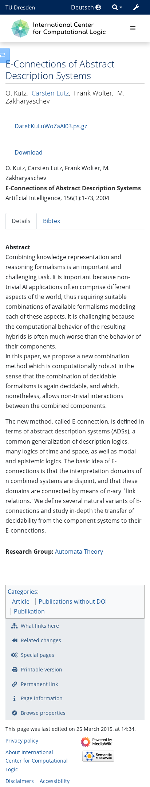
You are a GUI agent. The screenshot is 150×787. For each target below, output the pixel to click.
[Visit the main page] (60, 27)
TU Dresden (20, 7)
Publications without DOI (73, 601)
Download (29, 152)
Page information (42, 698)
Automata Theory (79, 552)
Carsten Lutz (50, 93)
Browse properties (43, 712)
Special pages (37, 654)
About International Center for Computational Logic (36, 761)
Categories (22, 592)
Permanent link (39, 684)
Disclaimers (19, 781)
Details (21, 221)
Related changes (41, 640)
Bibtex (51, 221)
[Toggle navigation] (133, 28)
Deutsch (83, 7)
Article (20, 601)
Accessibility (55, 781)
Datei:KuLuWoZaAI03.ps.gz (51, 126)
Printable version (41, 669)
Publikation (29, 611)
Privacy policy (21, 740)
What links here (40, 625)
